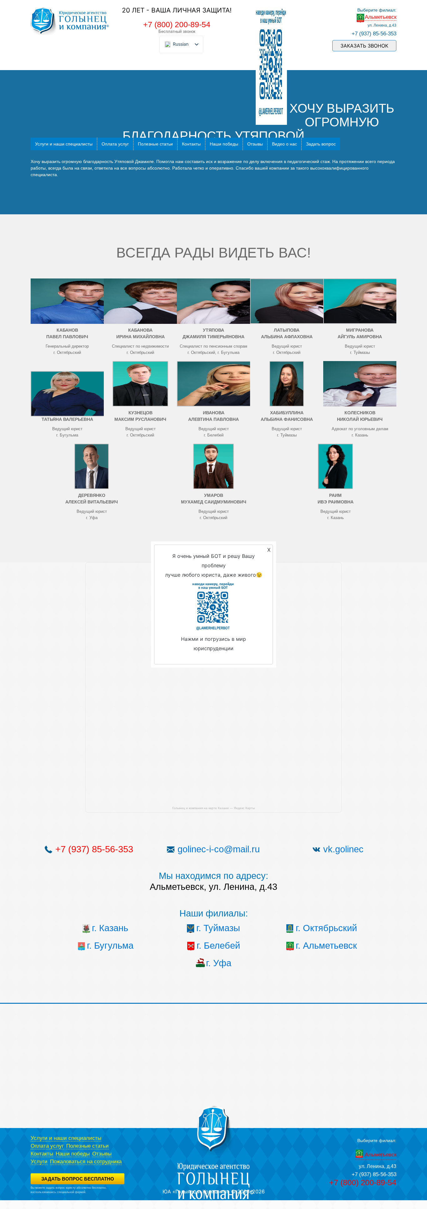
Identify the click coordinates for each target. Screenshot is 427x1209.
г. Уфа (218, 963)
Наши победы (224, 143)
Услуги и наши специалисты (64, 143)
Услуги (39, 1162)
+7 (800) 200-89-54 (176, 24)
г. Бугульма (110, 946)
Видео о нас (284, 143)
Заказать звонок (364, 46)
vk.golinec (343, 849)
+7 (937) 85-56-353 (374, 34)
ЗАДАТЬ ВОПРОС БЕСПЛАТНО (77, 1178)
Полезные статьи (155, 143)
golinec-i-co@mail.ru (219, 849)
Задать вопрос (321, 143)
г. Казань (110, 928)
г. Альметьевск (326, 946)
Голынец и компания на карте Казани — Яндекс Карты (213, 808)
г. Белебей (218, 946)
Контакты (191, 143)
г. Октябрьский (326, 928)
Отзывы (255, 143)
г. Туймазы (218, 928)
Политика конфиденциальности (51, 1196)
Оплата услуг (115, 143)
